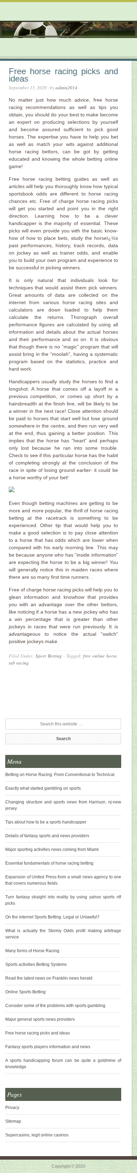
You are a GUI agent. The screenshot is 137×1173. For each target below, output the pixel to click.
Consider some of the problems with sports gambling (55, 1005)
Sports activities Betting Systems (36, 964)
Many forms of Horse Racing (32, 950)
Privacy (12, 1107)
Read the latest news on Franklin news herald (48, 978)
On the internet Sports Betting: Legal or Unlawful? (52, 917)
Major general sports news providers (40, 1019)
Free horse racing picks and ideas (37, 1033)
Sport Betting (48, 656)
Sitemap (13, 1121)
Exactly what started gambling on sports (43, 788)
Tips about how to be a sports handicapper (45, 822)
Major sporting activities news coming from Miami (52, 849)
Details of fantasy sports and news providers (47, 835)
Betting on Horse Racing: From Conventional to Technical (60, 774)
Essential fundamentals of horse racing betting (49, 863)
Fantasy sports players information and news (47, 1046)
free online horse (100, 656)
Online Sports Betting (25, 991)
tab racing (19, 663)
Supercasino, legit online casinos (36, 1135)
